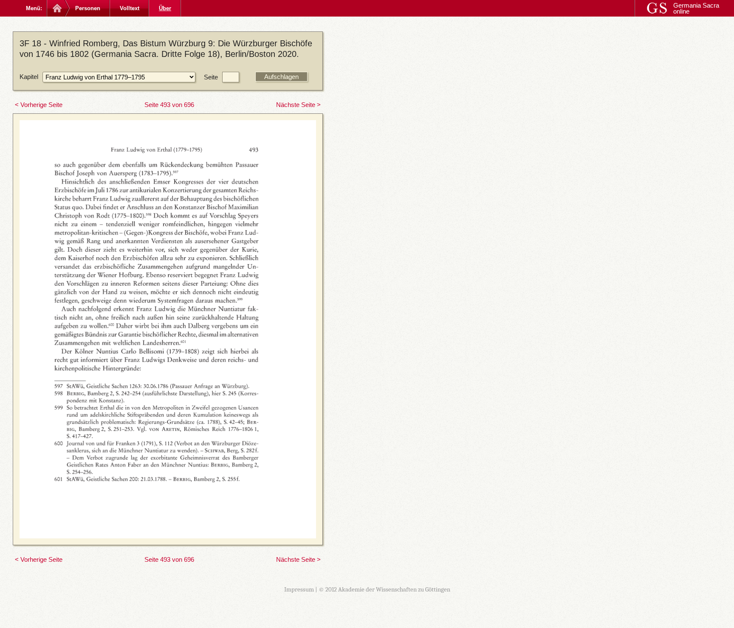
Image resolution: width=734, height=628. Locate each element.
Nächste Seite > (298, 104)
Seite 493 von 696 (169, 104)
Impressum (299, 589)
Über (165, 8)
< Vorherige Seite (38, 104)
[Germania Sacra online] (56, 8)
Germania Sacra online (696, 8)
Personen (87, 8)
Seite (211, 77)
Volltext (129, 8)
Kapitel (29, 76)
